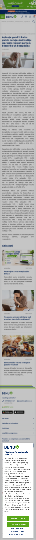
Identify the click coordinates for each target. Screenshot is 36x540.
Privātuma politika (17, 531)
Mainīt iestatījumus (16, 534)
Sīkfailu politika (17, 528)
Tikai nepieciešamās (18, 524)
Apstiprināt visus (18, 518)
